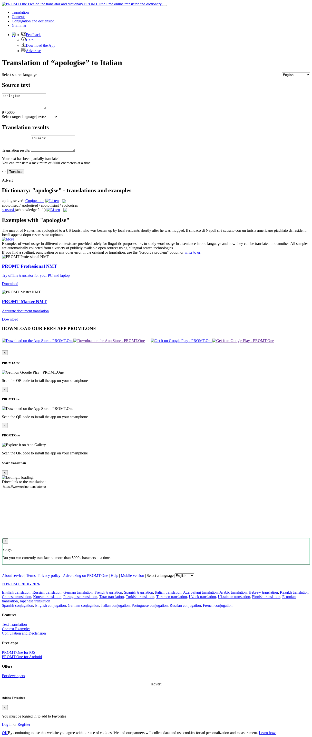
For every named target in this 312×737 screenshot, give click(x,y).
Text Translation (14, 624)
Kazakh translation (294, 592)
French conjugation (218, 605)
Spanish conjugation (17, 605)
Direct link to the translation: (24, 482)
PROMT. (122, 4)
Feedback (33, 35)
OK (5, 733)
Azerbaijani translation (200, 592)
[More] (8, 239)
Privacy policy (49, 575)
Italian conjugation (115, 605)
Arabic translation (233, 592)
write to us (193, 252)
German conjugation (83, 605)
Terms (31, 575)
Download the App (40, 45)
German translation (78, 592)
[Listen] (52, 201)
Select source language (19, 75)
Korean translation (47, 597)
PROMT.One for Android (22, 657)
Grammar (19, 25)
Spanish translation (138, 592)
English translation (16, 592)
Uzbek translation (202, 597)
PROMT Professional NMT (29, 266)
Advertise (33, 51)
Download (10, 284)
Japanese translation (35, 601)
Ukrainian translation (234, 597)
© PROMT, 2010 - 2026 (21, 584)
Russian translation (46, 592)
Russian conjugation (185, 605)
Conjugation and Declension (24, 633)
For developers (13, 676)
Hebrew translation (263, 592)
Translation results (16, 150)
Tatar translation (111, 597)
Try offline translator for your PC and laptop (36, 275)
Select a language (160, 575)
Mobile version (132, 575)
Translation (20, 12)
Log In (7, 724)
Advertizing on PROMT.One (85, 575)
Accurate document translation (25, 311)
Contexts (18, 17)
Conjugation (33, 21)
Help (29, 40)
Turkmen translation (171, 597)
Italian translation (168, 592)
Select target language (19, 117)
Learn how (267, 733)
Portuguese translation (80, 597)
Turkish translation (140, 597)
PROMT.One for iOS (18, 652)
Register (24, 724)
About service (12, 575)
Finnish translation (266, 597)
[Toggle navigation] (164, 5)
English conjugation (50, 605)
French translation (108, 592)
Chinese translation (16, 597)
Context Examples (16, 629)
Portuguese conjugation (150, 605)
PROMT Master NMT (24, 301)
